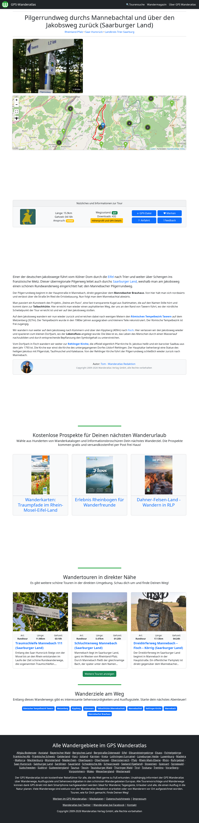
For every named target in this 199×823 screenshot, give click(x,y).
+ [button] (17, 100)
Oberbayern (85, 760)
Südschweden (27, 767)
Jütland (84, 756)
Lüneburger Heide (148, 756)
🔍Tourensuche (135, 4)
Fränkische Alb (21, 756)
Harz (75, 756)
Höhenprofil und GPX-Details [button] (107, 220)
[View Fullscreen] (16, 111)
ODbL (182, 148)
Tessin (85, 767)
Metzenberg (62, 708)
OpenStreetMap (173, 148)
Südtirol (42, 767)
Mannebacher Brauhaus (99, 714)
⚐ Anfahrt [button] (144, 220)
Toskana (147, 767)
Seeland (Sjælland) (132, 764)
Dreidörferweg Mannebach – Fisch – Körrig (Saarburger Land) (158, 645)
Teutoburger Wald (101, 767)
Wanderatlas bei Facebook (109, 805)
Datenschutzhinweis (118, 798)
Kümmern (89, 708)
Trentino (159, 767)
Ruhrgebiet (177, 760)
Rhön (166, 760)
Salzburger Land (43, 764)
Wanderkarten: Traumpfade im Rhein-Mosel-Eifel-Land (40, 505)
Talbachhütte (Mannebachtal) (111, 708)
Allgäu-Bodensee (26, 752)
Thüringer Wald (123, 767)
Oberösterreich (120, 760)
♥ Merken (169, 213)
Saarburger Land (125, 281)
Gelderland (63, 756)
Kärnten (95, 756)
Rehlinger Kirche (153, 708)
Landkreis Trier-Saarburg (119, 32)
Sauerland (74, 764)
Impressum (139, 798)
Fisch (131, 330)
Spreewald (177, 764)
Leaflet (153, 148)
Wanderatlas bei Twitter (77, 805)
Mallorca (20, 760)
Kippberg (76, 708)
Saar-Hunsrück (94, 32)
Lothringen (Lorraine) (122, 756)
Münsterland (52, 760)
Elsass (158, 752)
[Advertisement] (105, 174)
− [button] (17, 105)
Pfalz (134, 760)
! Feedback (169, 220)
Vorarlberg (172, 767)
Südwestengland (59, 767)
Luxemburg (167, 756)
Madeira (181, 756)
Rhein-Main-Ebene (150, 760)
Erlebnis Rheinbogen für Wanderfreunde (99, 502)
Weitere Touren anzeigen (99, 674)
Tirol (137, 767)
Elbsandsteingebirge (141, 752)
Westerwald (123, 771)
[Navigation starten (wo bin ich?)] (16, 118)
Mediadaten (96, 798)
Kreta (105, 756)
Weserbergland (105, 771)
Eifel (111, 277)
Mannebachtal (135, 708)
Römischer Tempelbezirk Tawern (38, 708)
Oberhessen (102, 760)
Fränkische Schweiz (43, 756)
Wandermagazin (157, 4)
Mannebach (170, 708)
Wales (90, 771)
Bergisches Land (82, 752)
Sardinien (60, 764)
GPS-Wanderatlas (23, 4)
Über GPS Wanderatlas (182, 4)
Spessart (164, 764)
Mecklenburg (35, 760)
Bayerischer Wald (60, 752)
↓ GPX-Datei (144, 213)
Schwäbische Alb (92, 764)
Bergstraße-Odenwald (107, 752)
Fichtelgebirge (172, 752)
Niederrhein (69, 760)
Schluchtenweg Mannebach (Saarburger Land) (95, 645)
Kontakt (132, 805)
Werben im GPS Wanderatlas (70, 798)
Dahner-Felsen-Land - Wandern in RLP (158, 502)
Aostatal (43, 752)
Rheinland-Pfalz (74, 32)
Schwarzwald (111, 764)
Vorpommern (77, 771)
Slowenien (151, 764)
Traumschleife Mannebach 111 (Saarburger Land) (38, 645)
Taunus (75, 767)
